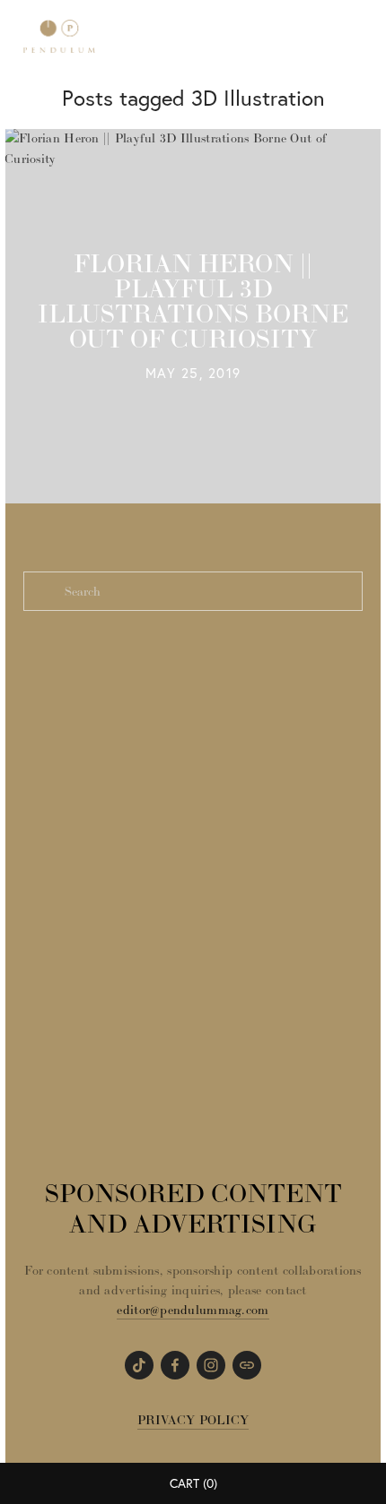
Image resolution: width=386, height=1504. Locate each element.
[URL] (246, 1365)
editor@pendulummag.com (192, 1310)
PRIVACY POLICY (193, 1420)
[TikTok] (139, 1365)
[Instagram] (211, 1365)
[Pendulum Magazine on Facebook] (175, 1365)
